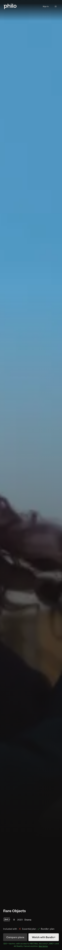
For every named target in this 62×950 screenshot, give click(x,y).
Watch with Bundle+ (43, 937)
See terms (43, 946)
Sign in (46, 6)
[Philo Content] (55, 6)
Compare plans (15, 937)
